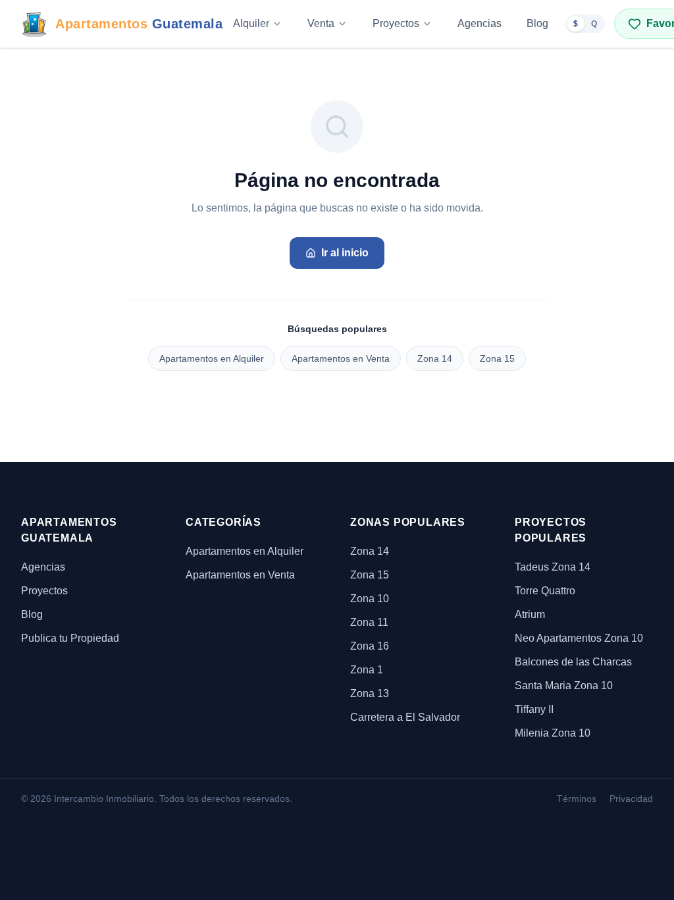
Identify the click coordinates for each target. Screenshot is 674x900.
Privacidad (631, 798)
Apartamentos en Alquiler (211, 358)
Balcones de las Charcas (573, 661)
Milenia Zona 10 (552, 733)
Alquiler (251, 23)
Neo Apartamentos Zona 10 (579, 638)
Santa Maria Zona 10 (564, 685)
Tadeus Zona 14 (552, 567)
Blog (537, 23)
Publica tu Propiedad (70, 638)
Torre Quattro (545, 590)
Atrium (530, 614)
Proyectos (396, 23)
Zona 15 (497, 358)
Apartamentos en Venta (341, 358)
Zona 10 (369, 598)
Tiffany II (534, 709)
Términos (576, 798)
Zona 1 (366, 669)
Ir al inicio (345, 252)
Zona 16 (369, 646)
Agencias (479, 23)
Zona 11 (369, 622)
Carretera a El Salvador (405, 717)
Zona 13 (369, 693)
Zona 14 (434, 358)
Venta (320, 23)
